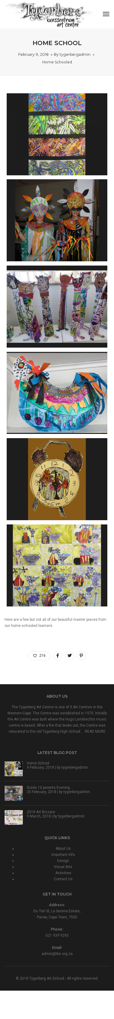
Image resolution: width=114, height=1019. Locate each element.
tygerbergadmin (75, 54)
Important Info (63, 855)
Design (63, 861)
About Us (63, 848)
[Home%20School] (57, 655)
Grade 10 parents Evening (48, 787)
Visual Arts (63, 867)
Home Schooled (57, 62)
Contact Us (63, 879)
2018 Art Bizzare (41, 812)
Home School (38, 763)
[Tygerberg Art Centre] (49, 14)
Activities (63, 873)
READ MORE (95, 731)
